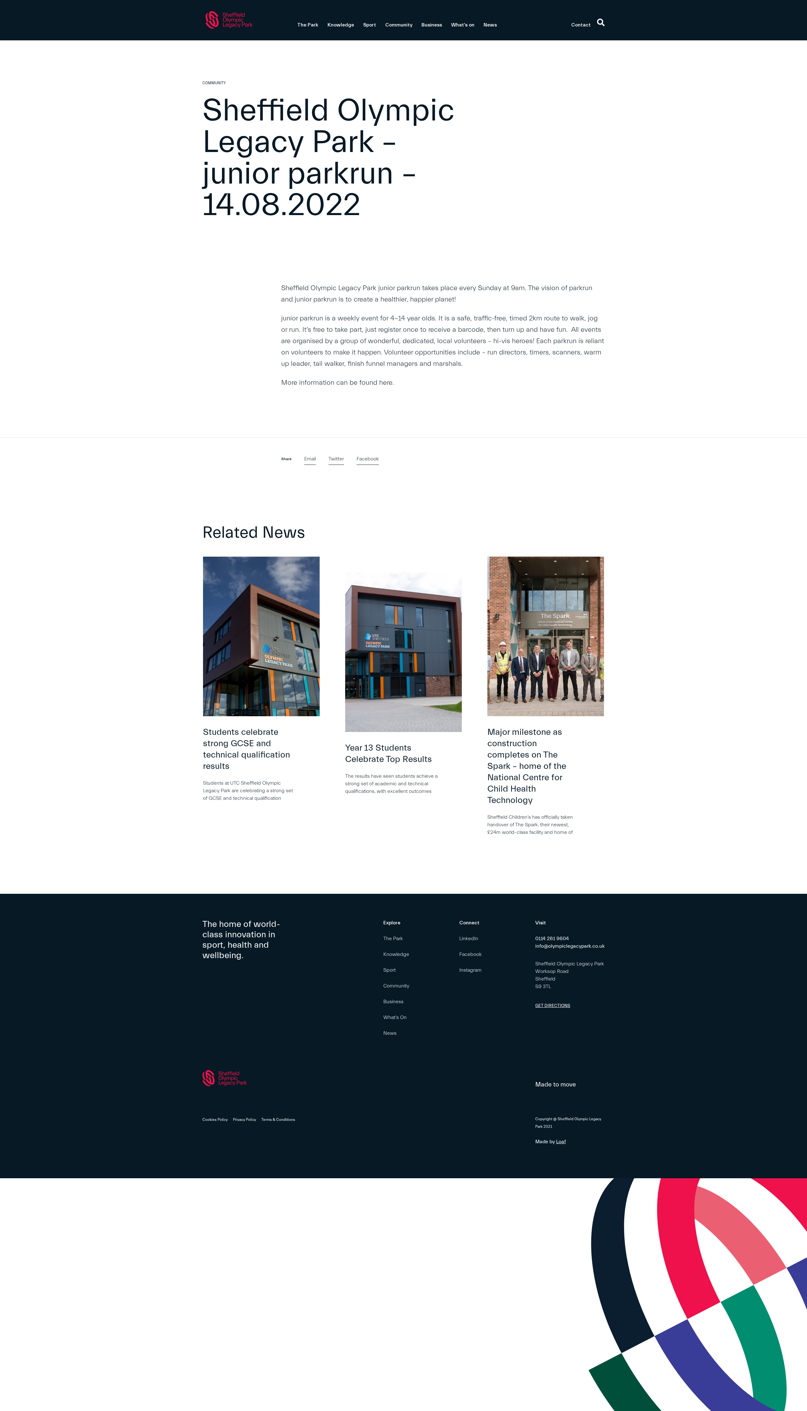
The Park (307, 25)
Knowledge (341, 25)
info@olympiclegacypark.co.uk (570, 946)
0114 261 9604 (552, 938)
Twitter (336, 459)
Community (398, 25)
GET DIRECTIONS (552, 1006)
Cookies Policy (215, 1119)
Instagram (470, 970)
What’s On (395, 1017)
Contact (581, 25)
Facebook (368, 459)
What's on (462, 25)
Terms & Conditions (278, 1119)
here (385, 383)
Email (310, 459)
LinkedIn (468, 938)
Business (431, 25)
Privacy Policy (244, 1119)
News (490, 25)
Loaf (561, 1142)
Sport (369, 25)
